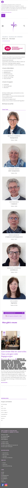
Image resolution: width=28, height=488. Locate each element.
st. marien (16, 368)
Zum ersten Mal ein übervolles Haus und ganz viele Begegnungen (13, 353)
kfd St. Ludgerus (4, 412)
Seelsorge (4, 456)
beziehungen (19, 359)
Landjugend (4, 478)
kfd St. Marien (4, 410)
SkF (2, 420)
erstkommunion (23, 360)
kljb (8, 366)
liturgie (15, 366)
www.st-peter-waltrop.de (7, 446)
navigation (2, 25)
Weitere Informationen (6, 12)
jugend (23, 363)
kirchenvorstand (4, 366)
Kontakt (4, 462)
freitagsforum (10, 363)
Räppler (2, 368)
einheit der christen (15, 360)
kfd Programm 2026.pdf (14, 316)
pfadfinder (15, 367)
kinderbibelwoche (21, 364)
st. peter (20, 368)
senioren (6, 368)
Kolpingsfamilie (4, 414)
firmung (11, 361)
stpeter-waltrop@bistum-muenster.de (10, 445)
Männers (3, 418)
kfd (9, 364)
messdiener (20, 366)
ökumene (10, 367)
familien (2, 361)
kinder (15, 364)
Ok (3, 15)
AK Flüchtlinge (4, 404)
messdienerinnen (4, 367)
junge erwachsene (4, 364)
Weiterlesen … (4, 382)
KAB (2, 406)
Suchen (24, 26)
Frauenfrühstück (4, 363)
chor (23, 359)
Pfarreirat (23, 367)
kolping (12, 366)
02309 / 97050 (5, 442)
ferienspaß (7, 361)
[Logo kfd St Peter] (13, 48)
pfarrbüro (19, 367)
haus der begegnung (17, 363)
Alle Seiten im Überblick (7, 457)
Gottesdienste (5, 453)
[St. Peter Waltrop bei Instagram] (6, 484)
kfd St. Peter (3, 408)
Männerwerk (3, 416)
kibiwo (12, 364)
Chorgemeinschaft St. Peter (6, 360)
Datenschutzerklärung (7, 466)
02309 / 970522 (5, 443)
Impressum (4, 464)
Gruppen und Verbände (6, 401)
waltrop (24, 368)
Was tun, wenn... (5, 454)
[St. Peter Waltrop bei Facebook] (2, 484)
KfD (3, 474)
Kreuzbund (4, 477)
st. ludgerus (11, 368)
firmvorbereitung (17, 361)
